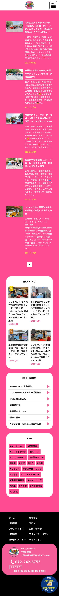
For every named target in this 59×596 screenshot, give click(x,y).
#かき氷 (14, 474)
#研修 (22, 463)
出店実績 (13, 534)
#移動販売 (32, 446)
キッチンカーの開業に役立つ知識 (25, 423)
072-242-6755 (28, 561)
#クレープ (34, 451)
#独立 (31, 463)
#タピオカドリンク (32, 468)
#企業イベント (37, 457)
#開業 (13, 463)
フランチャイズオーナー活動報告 (25, 392)
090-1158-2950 (38, 570)
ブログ (32, 523)
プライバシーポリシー (39, 534)
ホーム (12, 517)
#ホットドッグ (35, 480)
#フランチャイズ (18, 457)
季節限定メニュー (18, 411)
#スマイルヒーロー (30, 474)
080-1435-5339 (21, 570)
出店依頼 (13, 523)
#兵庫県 (14, 491)
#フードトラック (18, 451)
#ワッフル (15, 468)
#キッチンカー (17, 446)
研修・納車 (15, 417)
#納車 (13, 485)
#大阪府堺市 (36, 485)
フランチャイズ (16, 528)
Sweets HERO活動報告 (21, 386)
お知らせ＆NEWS (18, 398)
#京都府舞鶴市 (17, 480)
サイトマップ (35, 539)
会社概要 (33, 517)
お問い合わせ (35, 528)
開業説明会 (15, 404)
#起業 (40, 463)
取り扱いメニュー (17, 539)
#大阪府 (23, 485)
